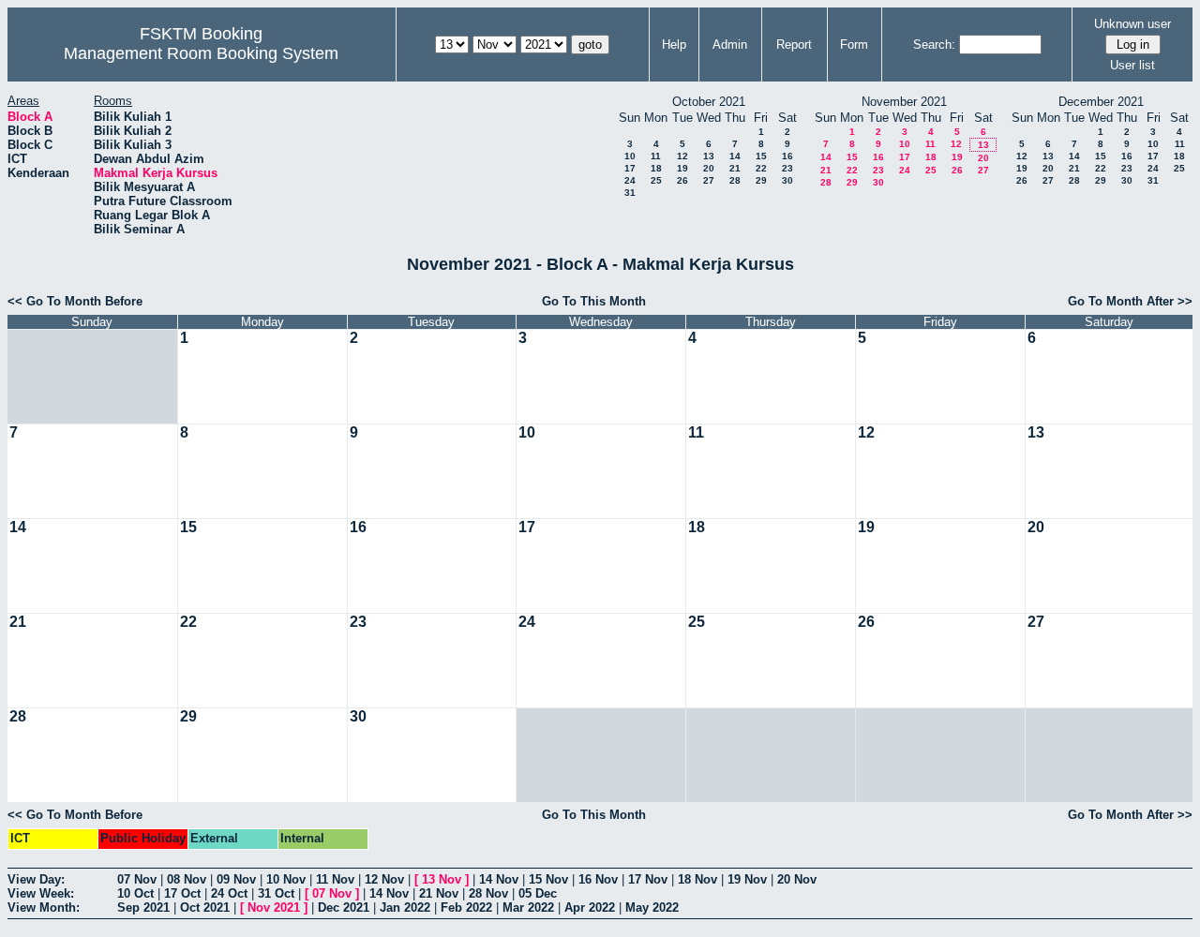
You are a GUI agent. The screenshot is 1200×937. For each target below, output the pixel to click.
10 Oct (135, 893)
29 (761, 180)
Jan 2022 (405, 907)
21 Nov (438, 893)
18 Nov (697, 879)
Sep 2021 (143, 907)
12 (682, 156)
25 (656, 180)
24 (630, 180)
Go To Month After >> (1130, 301)
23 (787, 168)
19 (682, 168)
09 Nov (236, 879)
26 (682, 180)
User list (1132, 65)
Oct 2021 (205, 907)
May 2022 (652, 907)
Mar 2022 (528, 907)
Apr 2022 (589, 907)
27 (708, 180)
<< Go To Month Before (75, 301)
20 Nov (797, 879)
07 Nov (137, 879)
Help (674, 44)
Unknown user (1132, 24)
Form (854, 44)
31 (630, 192)
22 (761, 168)
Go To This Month (594, 301)
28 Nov (488, 893)
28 (735, 180)
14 (735, 156)
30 (787, 180)
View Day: (36, 879)
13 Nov (441, 879)
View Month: (44, 907)
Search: (934, 44)
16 (787, 156)
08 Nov (186, 879)
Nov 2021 (274, 907)
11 (656, 156)
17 (630, 168)
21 (735, 168)
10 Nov (286, 879)
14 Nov (498, 879)
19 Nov (747, 879)
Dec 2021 (343, 907)
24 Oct (229, 893)
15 (761, 156)
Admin (729, 44)
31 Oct (276, 893)
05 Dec (537, 893)
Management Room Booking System (201, 53)
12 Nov (384, 879)
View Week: (41, 893)
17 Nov (648, 879)
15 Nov (548, 879)
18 (656, 168)
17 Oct (182, 893)
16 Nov (598, 879)
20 (708, 168)
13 (708, 156)
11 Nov (335, 879)
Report (794, 44)
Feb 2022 (466, 907)
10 (630, 156)
